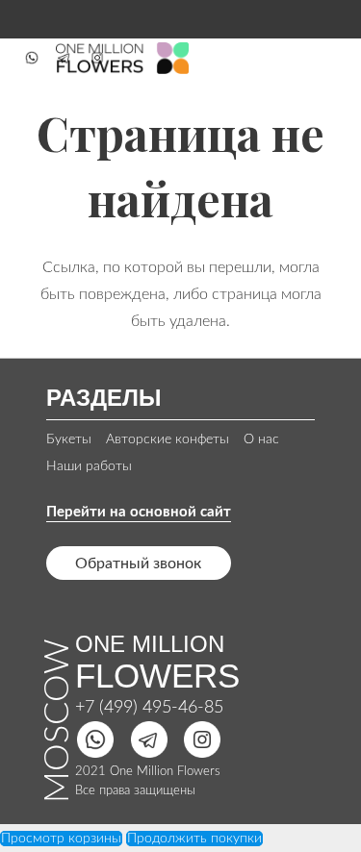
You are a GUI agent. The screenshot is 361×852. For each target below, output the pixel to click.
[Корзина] (324, 57)
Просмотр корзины (61, 838)
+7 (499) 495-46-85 (149, 707)
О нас (261, 439)
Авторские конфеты (167, 439)
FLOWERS (157, 675)
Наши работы (89, 466)
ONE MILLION (149, 644)
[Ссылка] (31, 57)
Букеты (68, 439)
